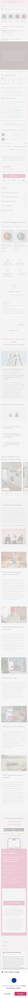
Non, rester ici (7, 993)
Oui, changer (20, 993)
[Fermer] (25, 972)
